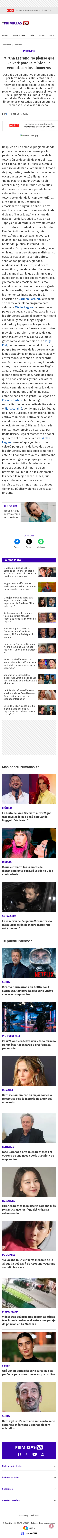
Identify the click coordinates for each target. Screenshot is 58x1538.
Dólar (32, 35)
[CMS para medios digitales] (29, 1533)
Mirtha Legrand (25, 307)
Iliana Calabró (13, 408)
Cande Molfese (19, 35)
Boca (52, 35)
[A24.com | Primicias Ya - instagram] (42, 1454)
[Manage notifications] (51, 1526)
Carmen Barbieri (29, 299)
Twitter (29, 547)
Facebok (17, 547)
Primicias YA (6, 45)
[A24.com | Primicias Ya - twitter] (26, 1454)
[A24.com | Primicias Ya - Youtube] (35, 1454)
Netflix (42, 35)
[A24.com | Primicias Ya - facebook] (19, 1454)
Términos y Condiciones (29, 1515)
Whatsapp (41, 547)
